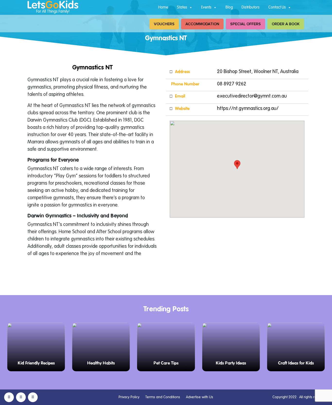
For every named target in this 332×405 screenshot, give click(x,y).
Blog (229, 7)
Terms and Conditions (162, 397)
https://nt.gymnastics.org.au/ (248, 108)
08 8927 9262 (231, 84)
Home (163, 7)
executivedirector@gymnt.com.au (252, 96)
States (182, 7)
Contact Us (277, 7)
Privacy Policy (129, 397)
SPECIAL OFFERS (245, 24)
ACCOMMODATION (202, 24)
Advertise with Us (199, 397)
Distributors (251, 7)
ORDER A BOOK (286, 24)
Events (206, 7)
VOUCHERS (164, 24)
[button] (237, 164)
